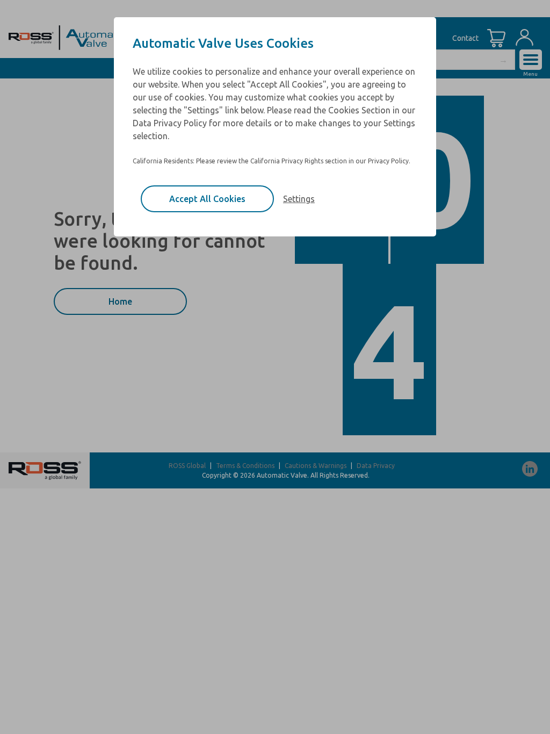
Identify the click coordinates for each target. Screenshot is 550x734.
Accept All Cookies (207, 199)
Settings (299, 199)
